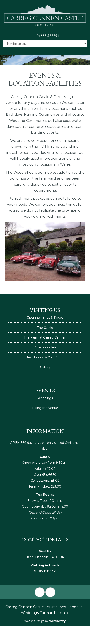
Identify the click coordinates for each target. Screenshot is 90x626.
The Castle (45, 328)
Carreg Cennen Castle (24, 607)
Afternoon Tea (45, 347)
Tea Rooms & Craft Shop (45, 357)
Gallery (45, 367)
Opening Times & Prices (45, 318)
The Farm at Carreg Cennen (45, 337)
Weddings (45, 398)
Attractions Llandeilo (65, 607)
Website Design (34, 621)
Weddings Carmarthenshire (45, 613)
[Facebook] (40, 592)
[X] (50, 592)
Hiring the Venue (45, 408)
